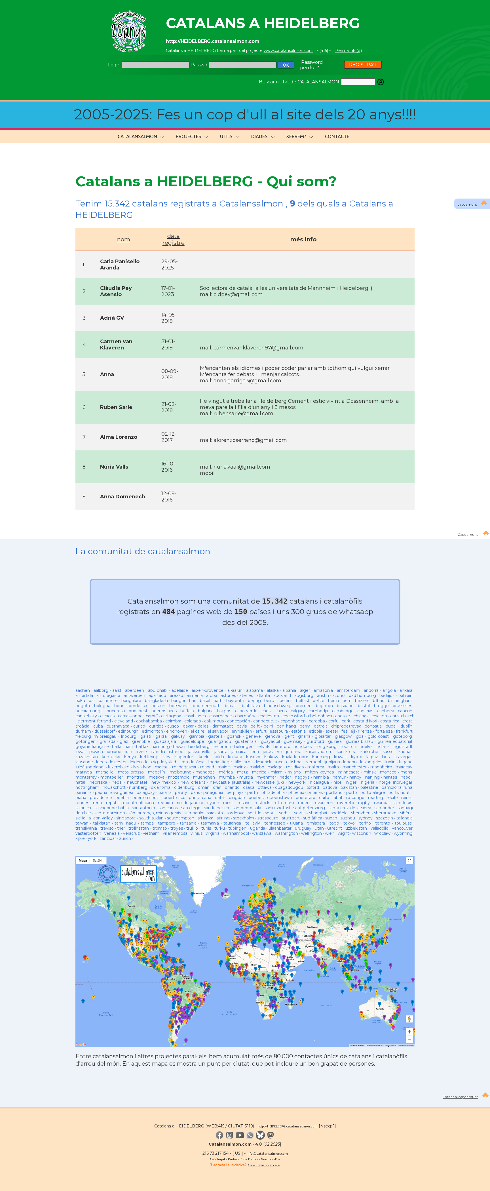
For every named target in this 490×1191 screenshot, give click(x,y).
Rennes (82, 802)
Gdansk (234, 736)
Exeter (332, 731)
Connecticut (265, 721)
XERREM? (296, 136)
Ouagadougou (289, 787)
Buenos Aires (164, 710)
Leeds (101, 761)
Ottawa (265, 787)
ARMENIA (195, 695)
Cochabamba (149, 721)
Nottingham (87, 787)
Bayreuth (235, 700)
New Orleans (193, 782)
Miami (277, 772)
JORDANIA (293, 751)
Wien (329, 833)
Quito (324, 797)
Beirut (270, 700)
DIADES (259, 136)
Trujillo (192, 828)
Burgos (224, 710)
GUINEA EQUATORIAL (394, 741)
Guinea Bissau (359, 741)
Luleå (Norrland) (90, 767)
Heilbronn (222, 746)
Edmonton (152, 731)
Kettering (149, 756)
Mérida (226, 772)
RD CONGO (355, 797)
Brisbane (345, 705)
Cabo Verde (246, 710)
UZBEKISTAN (356, 828)
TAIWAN (81, 823)
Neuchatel (137, 782)
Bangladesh (156, 700)
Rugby (364, 802)
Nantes (390, 777)
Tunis (206, 828)
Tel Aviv (252, 823)
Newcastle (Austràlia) (230, 782)
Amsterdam (348, 690)
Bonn (119, 705)
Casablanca (195, 715)
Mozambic (178, 777)
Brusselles (402, 705)
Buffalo (187, 710)
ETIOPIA (315, 731)
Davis (242, 726)
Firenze (365, 731)
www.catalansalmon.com (288, 50)
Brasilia (231, 705)
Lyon (147, 767)
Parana (165, 792)
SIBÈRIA (406, 812)
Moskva (156, 777)
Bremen (304, 705)
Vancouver (402, 828)
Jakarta (220, 751)
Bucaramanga (89, 710)
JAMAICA (238, 751)
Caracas (107, 715)
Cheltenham (320, 715)
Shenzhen (361, 812)
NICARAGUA (319, 782)
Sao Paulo (193, 812)
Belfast (302, 700)
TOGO (334, 823)
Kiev (166, 756)
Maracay (404, 767)
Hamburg (160, 746)
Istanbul (176, 751)
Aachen (82, 690)
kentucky (111, 756)
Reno (97, 802)
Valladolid (379, 828)
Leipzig (151, 761)
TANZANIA (188, 823)
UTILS (226, 136)
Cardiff (152, 715)
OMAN (204, 787)
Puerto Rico (174, 797)
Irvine (141, 751)
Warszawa (261, 833)
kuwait (340, 756)
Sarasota (215, 812)
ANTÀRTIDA (84, 695)
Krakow (271, 756)
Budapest (138, 710)
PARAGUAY (146, 792)
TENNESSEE (274, 823)
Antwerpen (135, 695)
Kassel (388, 751)
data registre (173, 239)
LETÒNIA (197, 761)
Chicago (379, 715)
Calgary (298, 710)
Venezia (112, 833)
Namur (339, 777)
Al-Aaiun (234, 690)
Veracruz (131, 833)
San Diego (190, 807)
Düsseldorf (104, 731)
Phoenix (296, 792)
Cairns (281, 710)
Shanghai (318, 812)
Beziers (362, 700)
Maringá (83, 772)
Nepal (117, 782)
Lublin (390, 761)
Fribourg (128, 736)
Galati (145, 736)
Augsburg (303, 695)
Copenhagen (293, 721)
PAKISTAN (349, 787)
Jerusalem (272, 751)
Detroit (320, 726)
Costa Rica (389, 721)
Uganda (257, 828)
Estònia (298, 731)
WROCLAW (382, 833)
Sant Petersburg (309, 807)
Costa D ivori (365, 721)
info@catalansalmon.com (267, 1153)
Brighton (324, 705)
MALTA (333, 767)
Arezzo (176, 695)
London (350, 761)
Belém (286, 700)
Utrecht (334, 828)
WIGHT (343, 833)
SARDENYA (235, 812)
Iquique (114, 751)
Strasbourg (267, 818)
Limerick (263, 761)
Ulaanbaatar (280, 828)
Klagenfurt (184, 756)
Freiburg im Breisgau (96, 736)
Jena (255, 751)
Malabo (257, 767)
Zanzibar (108, 838)
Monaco (388, 772)
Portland (334, 792)
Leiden (136, 761)
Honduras (302, 746)
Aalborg (101, 690)
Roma (228, 802)
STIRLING (223, 818)
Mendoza (205, 772)
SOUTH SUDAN (151, 818)
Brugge (381, 705)
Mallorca (315, 767)
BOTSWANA (179, 705)
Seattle (254, 812)
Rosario (244, 802)
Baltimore (108, 700)
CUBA (98, 726)
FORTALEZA (384, 731)
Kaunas (405, 751)
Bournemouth (207, 705)
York (92, 838)
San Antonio (143, 807)
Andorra (371, 690)
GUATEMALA (246, 741)
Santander (384, 807)
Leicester (118, 761)
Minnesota (349, 772)
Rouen (304, 802)
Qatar (220, 797)
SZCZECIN (384, 818)
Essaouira (279, 731)
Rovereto (345, 802)
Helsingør (243, 746)
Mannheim (381, 767)
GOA (360, 736)
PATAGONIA (213, 792)
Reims (406, 797)
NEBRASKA (98, 782)
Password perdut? (311, 65)
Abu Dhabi (158, 690)
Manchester (355, 767)
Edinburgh (128, 731)
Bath (218, 700)
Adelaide (180, 690)
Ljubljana (332, 761)
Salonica (83, 807)
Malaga (275, 767)
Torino (365, 823)
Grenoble (141, 741)
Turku (219, 828)
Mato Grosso (131, 772)
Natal (80, 782)
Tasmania (210, 823)
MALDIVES (295, 767)
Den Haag (286, 726)
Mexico (259, 772)
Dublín (406, 726)
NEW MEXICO (163, 782)
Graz (124, 741)
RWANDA (381, 802)
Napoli (406, 777)
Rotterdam (284, 802)
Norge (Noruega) (395, 782)
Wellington (311, 833)
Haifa (116, 746)
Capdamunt (468, 534)
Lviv (136, 767)
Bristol (364, 705)
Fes (344, 731)
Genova (272, 736)
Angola (389, 690)
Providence (101, 797)
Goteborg (402, 736)
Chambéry (245, 715)
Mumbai (227, 777)
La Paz (372, 756)
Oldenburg (184, 787)
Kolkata (235, 756)
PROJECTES (188, 136)
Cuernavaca (118, 726)
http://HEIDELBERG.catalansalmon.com (288, 1126)
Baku (80, 700)
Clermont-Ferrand (94, 721)
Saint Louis (402, 802)
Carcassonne (130, 715)
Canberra (385, 710)
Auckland (282, 695)
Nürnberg (138, 787)
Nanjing (372, 777)
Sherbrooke (385, 812)
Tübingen (237, 828)
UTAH (319, 828)
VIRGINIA (212, 833)
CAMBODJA (318, 710)
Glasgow (343, 736)
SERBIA (285, 812)
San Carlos (168, 807)
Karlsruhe (369, 751)
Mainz (240, 767)
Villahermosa (175, 833)
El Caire (197, 731)
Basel (205, 700)
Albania (289, 690)
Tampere (166, 823)
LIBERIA (213, 761)
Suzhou (348, 818)
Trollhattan (138, 828)
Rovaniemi (323, 802)
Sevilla (300, 812)
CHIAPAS (361, 715)
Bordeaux (138, 705)
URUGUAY (303, 828)
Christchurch (402, 715)
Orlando (232, 787)
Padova (330, 787)
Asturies (228, 695)
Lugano (406, 761)
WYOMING (403, 833)
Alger (305, 690)
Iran (128, 751)
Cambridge (343, 710)
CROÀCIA (82, 726)
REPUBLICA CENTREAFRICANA (130, 802)
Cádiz (266, 710)
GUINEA (335, 741)
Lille (238, 761)
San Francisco (216, 807)
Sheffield (339, 812)
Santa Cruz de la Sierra (349, 807)
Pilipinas (315, 792)
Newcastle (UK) (269, 782)
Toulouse (403, 823)
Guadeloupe (192, 741)
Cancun (405, 710)
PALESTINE (369, 787)
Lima (248, 761)
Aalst (116, 690)
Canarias (365, 710)
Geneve (253, 736)
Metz (242, 772)
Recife (392, 797)
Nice (337, 782)
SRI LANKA (205, 818)
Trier (121, 828)
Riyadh (213, 802)
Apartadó (157, 695)
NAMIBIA (321, 777)
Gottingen (85, 741)
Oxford (313, 787)
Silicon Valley (101, 818)
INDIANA (383, 746)
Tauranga (232, 823)
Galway (178, 736)
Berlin (333, 700)
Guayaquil (270, 741)
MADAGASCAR (184, 767)
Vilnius (196, 833)
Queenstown (279, 797)
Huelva (366, 746)
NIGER (351, 782)
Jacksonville (199, 751)
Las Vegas (403, 756)
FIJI (353, 731)
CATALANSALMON (137, 136)
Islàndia (158, 751)
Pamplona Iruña (397, 787)
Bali (92, 700)
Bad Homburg (362, 695)
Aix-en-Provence (207, 690)
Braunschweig (278, 705)
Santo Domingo (109, 812)
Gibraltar (323, 736)
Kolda (219, 756)
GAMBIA (196, 736)
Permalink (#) (348, 50)
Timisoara (316, 823)
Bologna (102, 705)
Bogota (82, 705)
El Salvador (218, 731)
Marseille (105, 772)
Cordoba (317, 721)
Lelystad (168, 761)
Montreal (136, 777)
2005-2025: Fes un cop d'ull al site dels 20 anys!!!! (245, 114)
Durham (83, 731)
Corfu (333, 721)
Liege (227, 761)
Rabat (338, 797)
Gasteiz (215, 736)
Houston (348, 746)
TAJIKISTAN (101, 823)
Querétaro (305, 797)
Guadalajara (165, 741)
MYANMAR (266, 777)
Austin (323, 695)
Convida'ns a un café (264, 1165)
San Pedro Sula (247, 807)
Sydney (365, 818)
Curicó (139, 726)
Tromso (160, 828)
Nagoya (302, 777)
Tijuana (296, 823)
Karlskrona (346, 751)
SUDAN (331, 818)
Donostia (373, 726)
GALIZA (161, 736)
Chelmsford (293, 715)
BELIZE (318, 700)
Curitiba (156, 726)
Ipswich (95, 751)
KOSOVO (253, 756)
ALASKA (273, 690)
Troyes (176, 828)
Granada (107, 741)
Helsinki (263, 746)
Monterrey (86, 777)
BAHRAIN (405, 695)
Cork (346, 721)
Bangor (178, 700)
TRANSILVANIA (86, 828)
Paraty (181, 792)
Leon (184, 761)
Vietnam (151, 833)
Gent (289, 736)
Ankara (406, 690)
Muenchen (204, 777)
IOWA (80, 751)
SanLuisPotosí (277, 807)
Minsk (370, 772)
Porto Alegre (372, 792)
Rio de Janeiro (190, 802)
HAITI (128, 746)
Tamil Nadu (125, 823)
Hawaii (179, 746)
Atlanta (263, 695)
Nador (285, 777)
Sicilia (80, 818)
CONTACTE (337, 136)
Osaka (248, 787)
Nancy (355, 777)
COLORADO (192, 721)
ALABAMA (254, 690)
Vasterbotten (88, 833)
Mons (406, 772)
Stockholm (243, 818)
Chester (342, 715)
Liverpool (313, 761)
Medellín (156, 772)
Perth (252, 792)
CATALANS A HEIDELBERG (263, 23)
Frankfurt (404, 731)
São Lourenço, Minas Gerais (154, 812)
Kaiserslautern (319, 751)
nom (123, 239)
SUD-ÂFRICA (312, 818)
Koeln (204, 756)
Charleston (268, 715)
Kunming (321, 756)
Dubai (391, 726)
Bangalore (131, 700)
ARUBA (211, 695)
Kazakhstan (86, 756)
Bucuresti (116, 710)
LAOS (386, 756)
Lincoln (280, 761)
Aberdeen (134, 690)
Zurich (125, 838)
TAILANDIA (404, 818)
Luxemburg (119, 767)
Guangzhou (219, 741)
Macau (161, 767)
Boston (158, 705)
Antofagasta (108, 695)
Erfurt (261, 731)
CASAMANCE (220, 715)
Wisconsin (361, 833)
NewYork (296, 782)
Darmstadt (222, 726)
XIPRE (80, 838)
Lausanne (84, 761)
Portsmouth (400, 792)
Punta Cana (200, 797)
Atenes (246, 695)
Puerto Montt (146, 797)
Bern (347, 700)
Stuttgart (291, 818)
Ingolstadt (403, 746)
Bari (192, 700)
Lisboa (295, 761)
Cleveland (123, 721)
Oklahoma (160, 787)
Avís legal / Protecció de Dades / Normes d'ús (245, 1159)
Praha (80, 797)
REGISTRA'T (363, 65)
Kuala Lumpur (295, 756)
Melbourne (180, 772)
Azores (338, 695)
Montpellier (111, 777)
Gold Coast (378, 736)
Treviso (107, 828)
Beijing (254, 700)
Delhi (268, 726)
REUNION (165, 802)
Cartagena (171, 715)
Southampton (180, 818)
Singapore (126, 818)
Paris (195, 792)
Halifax (142, 746)
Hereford (281, 746)
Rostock (262, 802)
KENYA (130, 756)
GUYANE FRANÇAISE (92, 746)
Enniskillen (242, 731)
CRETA (407, 721)
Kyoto (356, 756)
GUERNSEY (293, 741)
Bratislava (251, 705)
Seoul (270, 812)
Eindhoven (176, 731)
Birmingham (400, 700)
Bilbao (379, 700)
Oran (217, 787)
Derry (305, 726)
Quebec (256, 797)
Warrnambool (236, 833)
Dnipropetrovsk (346, 726)
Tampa (147, 823)
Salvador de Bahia (111, 807)
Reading (375, 797)
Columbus (214, 721)
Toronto (382, 823)
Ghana (304, 736)
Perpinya (235, 792)
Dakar (188, 726)
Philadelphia (273, 792)
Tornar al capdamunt (460, 1097)
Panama (83, 792)
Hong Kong (326, 746)
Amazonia (323, 690)
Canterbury (86, 715)
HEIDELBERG (199, 746)
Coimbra (173, 721)
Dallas (203, 726)
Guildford (315, 741)
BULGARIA (206, 710)
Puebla (122, 797)
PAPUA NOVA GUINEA (114, 792)
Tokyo (349, 823)
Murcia (246, 777)
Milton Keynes (319, 772)
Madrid (207, 767)
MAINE (223, 767)
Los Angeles (371, 761)
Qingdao (237, 797)
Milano (294, 772)
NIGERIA (367, 782)
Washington (286, 833)
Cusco (173, 726)
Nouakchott (114, 787)
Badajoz (387, 695)
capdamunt (467, 204)
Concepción (238, 721)
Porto (351, 792)
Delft (255, 726)
